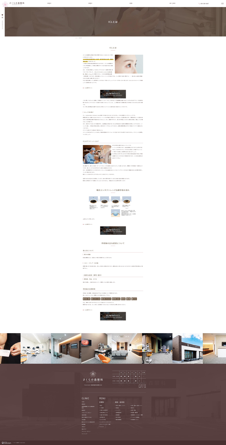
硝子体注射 (118, 417)
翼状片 (132, 407)
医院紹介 (49, 3)
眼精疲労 (118, 414)
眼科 (101, 405)
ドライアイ (118, 410)
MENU (102, 398)
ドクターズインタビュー (87, 412)
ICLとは (102, 426)
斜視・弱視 (133, 410)
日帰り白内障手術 (104, 410)
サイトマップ (84, 433)
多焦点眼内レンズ (104, 412)
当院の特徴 (84, 415)
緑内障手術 (102, 417)
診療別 (131, 3)
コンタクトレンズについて (105, 422)
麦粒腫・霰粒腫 (134, 412)
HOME (76, 37)
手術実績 (83, 419)
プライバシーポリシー (86, 431)
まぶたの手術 (103, 419)
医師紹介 (90, 3)
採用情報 (83, 424)
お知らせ (83, 426)
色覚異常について (134, 419)
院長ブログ (84, 429)
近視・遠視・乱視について (136, 405)
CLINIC (85, 398)
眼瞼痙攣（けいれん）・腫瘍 (137, 414)
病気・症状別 (119, 402)
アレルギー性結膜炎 (135, 417)
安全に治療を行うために (87, 417)
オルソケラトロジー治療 (105, 424)
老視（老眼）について (120, 405)
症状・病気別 (172, 3)
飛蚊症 (117, 407)
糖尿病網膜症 (118, 419)
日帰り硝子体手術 (104, 414)
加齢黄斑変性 (118, 412)
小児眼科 (102, 407)
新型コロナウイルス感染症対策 (88, 422)
